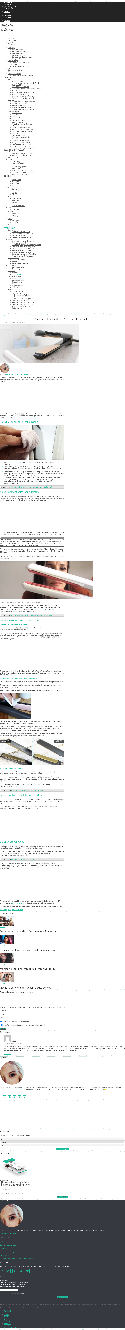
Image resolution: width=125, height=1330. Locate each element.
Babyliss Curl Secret (19, 267)
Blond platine (16, 182)
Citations (7, 12)
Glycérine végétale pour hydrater (23, 148)
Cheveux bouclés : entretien (22, 144)
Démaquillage (13, 61)
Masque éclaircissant (19, 103)
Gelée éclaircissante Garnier (22, 237)
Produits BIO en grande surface (23, 154)
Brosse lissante (17, 282)
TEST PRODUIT (9, 228)
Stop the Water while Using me (23, 92)
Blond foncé (16, 185)
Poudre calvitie (17, 293)
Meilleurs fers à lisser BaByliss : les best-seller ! (28, 790)
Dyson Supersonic (18, 260)
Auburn (14, 195)
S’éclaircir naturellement (20, 174)
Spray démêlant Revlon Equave (23, 256)
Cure (9, 118)
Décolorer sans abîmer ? (20, 66)
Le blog (3, 1242)
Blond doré (16, 183)
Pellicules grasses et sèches (22, 139)
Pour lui (10, 289)
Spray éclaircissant (18, 59)
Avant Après (8, 8)
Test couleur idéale (10, 6)
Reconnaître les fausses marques (24, 156)
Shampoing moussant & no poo (23, 96)
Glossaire (7, 4)
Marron (10, 187)
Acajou (14, 193)
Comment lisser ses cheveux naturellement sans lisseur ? (31, 487)
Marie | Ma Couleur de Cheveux (14, 323)
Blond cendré (16, 180)
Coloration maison (14, 74)
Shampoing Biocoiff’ (19, 243)
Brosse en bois (17, 278)
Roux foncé (16, 200)
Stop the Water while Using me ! (23, 247)
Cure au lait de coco (19, 120)
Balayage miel (17, 53)
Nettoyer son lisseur (19, 275)
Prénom (3, 1011)
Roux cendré (16, 198)
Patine (10, 68)
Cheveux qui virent (18, 135)
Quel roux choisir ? (18, 206)
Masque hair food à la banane (22, 252)
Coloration (11, 230)
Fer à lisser (11, 271)
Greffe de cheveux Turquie (21, 297)
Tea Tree (15, 115)
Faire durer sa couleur (19, 133)
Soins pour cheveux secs (20, 141)
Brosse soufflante (18, 280)
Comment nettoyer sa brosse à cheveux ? (26, 859)
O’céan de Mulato (18, 85)
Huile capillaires (13, 111)
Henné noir (15, 161)
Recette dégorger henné (20, 167)
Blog (5, 310)
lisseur (14, 910)
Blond (10, 178)
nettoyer (19, 910)
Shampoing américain (15, 70)
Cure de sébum (17, 122)
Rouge (10, 211)
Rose (10, 219)
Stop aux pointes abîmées (21, 137)
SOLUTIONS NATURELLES (14, 150)
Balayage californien (19, 51)
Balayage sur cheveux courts (22, 57)
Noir (9, 208)
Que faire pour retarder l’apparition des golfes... (25, 987)
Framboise (15, 217)
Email (2, 1014)
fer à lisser (3, 910)
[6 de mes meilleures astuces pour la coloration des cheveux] (7, 944)
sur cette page (17, 903)
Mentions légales (10, 1327)
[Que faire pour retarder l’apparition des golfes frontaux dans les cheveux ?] (7, 981)
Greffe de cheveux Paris (20, 301)
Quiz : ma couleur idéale (8, 1245)
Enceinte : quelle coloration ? (22, 146)
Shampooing (12, 79)
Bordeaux (15, 213)
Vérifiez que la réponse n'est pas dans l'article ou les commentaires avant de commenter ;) (32, 1007)
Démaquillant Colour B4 (20, 63)
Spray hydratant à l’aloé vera (22, 124)
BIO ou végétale (14, 152)
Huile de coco (17, 113)
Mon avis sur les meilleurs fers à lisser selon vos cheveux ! (31, 615)
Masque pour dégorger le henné (23, 102)
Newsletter (8, 2)
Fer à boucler (12, 265)
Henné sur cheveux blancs (21, 165)
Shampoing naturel (18, 94)
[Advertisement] (47, 39)
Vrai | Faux (7, 10)
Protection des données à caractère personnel (16, 1259)
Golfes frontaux (17, 308)
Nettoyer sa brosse (18, 288)
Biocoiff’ (14, 90)
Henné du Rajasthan (19, 163)
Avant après (4, 1248)
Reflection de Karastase (20, 87)
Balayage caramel (18, 55)
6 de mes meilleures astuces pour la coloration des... (28, 950)
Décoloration (12, 64)
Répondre (7, 1054)
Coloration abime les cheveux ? (23, 131)
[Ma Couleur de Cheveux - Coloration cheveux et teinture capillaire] (7, 32)
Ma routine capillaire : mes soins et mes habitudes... (27, 968)
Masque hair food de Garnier (22, 107)
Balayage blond (17, 50)
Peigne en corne (17, 286)
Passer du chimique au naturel (22, 170)
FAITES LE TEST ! (62, 1149)
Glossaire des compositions (10, 1252)
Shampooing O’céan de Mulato (23, 241)
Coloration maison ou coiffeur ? (23, 76)
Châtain (14, 189)
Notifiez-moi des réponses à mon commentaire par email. (24, 1025)
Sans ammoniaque (14, 157)
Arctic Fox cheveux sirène (21, 232)
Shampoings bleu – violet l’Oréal (27, 83)
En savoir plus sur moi (8, 1234)
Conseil (2, 316)
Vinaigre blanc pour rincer (21, 143)
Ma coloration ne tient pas (21, 128)
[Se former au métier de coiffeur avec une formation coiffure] (7, 925)
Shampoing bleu (18, 81)
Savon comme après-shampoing (24, 98)
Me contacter (5, 1255)
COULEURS (8, 176)
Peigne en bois (17, 284)
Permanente (12, 46)
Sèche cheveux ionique (20, 263)
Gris (9, 226)
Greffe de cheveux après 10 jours (23, 302)
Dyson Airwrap (17, 269)
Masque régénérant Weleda (22, 250)
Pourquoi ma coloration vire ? (22, 130)
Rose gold (15, 221)
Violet (10, 224)
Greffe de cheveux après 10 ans (23, 304)
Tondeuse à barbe (18, 291)
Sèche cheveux (13, 258)
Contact (7, 1326)
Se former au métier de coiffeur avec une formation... (28, 931)
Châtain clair (16, 191)
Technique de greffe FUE (20, 295)
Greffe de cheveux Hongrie (21, 299)
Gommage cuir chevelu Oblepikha (24, 254)
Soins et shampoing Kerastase (23, 248)
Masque (11, 100)
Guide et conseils (14, 126)
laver (9, 910)
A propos (7, 1324)
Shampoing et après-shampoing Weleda (26, 89)
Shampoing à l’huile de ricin (21, 117)
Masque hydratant (18, 105)
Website (3, 1018)
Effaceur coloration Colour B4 (22, 234)
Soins (10, 239)
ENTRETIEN (8, 77)
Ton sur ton (12, 44)
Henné (10, 159)
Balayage (11, 48)
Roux (10, 196)
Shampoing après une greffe (22, 306)
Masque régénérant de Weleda (23, 109)
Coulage (11, 72)
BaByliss (15, 261)
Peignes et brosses (14, 276)
